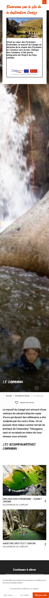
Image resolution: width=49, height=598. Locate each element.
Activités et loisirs (22, 396)
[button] (42, 480)
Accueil (9, 396)
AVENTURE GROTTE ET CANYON (19, 543)
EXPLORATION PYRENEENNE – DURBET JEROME (22, 500)
